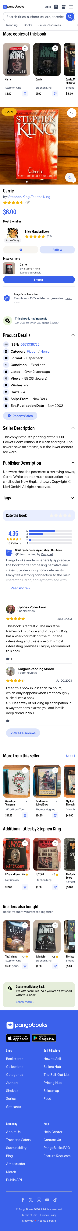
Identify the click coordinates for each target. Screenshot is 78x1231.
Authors (12, 1083)
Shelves (12, 1091)
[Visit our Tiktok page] (55, 1200)
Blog (9, 1156)
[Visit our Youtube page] (47, 1200)
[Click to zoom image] (39, 146)
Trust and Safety (18, 1140)
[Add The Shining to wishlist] (25, 925)
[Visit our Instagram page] (39, 1200)
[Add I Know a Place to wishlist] (25, 843)
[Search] (70, 17)
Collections (14, 1067)
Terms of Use (29, 1214)
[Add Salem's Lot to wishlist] (55, 925)
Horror (46, 351)
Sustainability (16, 1148)
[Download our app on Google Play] (44, 1038)
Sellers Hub (52, 1067)
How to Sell (52, 1059)
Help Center (53, 1132)
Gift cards (13, 1107)
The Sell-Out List (56, 1075)
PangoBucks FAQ (57, 1148)
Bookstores (14, 1059)
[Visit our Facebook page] (22, 1200)
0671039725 (29, 344)
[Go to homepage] (13, 7)
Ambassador (15, 1164)
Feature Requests (57, 1156)
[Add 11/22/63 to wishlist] (55, 843)
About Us (13, 1132)
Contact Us (52, 1140)
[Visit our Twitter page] (31, 1200)
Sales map (51, 1091)
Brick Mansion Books (37, 231)
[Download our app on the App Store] (18, 1038)
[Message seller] (20, 249)
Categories (14, 1075)
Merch (11, 1172)
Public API (14, 1180)
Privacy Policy (48, 1214)
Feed (47, 1098)
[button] (39, 335)
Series (11, 1098)
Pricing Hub (53, 1083)
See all (70, 755)
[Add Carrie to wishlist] (71, 113)
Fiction (32, 351)
